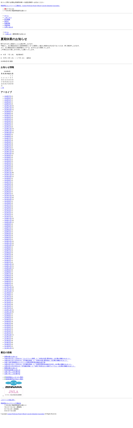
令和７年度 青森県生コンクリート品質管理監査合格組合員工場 (24, 362)
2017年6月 (7, 298)
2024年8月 (7, 136)
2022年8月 (7, 180)
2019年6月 (7, 252)
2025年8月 (7, 113)
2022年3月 (7, 190)
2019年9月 (7, 247)
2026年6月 (7, 98)
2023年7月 (7, 159)
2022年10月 (8, 176)
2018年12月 (8, 264)
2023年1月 (7, 170)
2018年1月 (7, 285)
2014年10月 (8, 335)
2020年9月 (7, 224)
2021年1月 (7, 216)
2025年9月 (7, 111)
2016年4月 (7, 321)
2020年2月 (7, 237)
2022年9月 (7, 178)
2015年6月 (7, 327)
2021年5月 (7, 209)
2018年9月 (7, 270)
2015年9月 (7, 325)
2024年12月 (8, 128)
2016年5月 (7, 319)
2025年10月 (8, 109)
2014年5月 (7, 338)
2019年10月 (8, 245)
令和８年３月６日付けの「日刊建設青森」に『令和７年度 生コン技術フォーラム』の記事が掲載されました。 (40, 366)
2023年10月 (8, 153)
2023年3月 (7, 167)
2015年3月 (7, 333)
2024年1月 (7, 148)
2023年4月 (7, 165)
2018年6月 (7, 275)
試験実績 (7, 25)
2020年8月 (7, 226)
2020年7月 (7, 228)
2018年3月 (7, 281)
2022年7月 (7, 182)
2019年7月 (7, 251)
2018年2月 (7, 283)
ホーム (6, 15)
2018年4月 (7, 279)
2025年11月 (8, 107)
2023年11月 (8, 151)
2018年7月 (7, 273)
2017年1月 (7, 308)
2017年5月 (7, 300)
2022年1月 (7, 193)
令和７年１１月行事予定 (12, 374)
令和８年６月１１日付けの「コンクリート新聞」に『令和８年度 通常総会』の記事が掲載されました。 (37, 358)
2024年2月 (7, 146)
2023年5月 (7, 163)
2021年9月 (7, 201)
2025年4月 (7, 121)
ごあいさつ (8, 17)
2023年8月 (7, 157)
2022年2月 (7, 191)
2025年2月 (7, 125)
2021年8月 (7, 203)
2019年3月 (7, 258)
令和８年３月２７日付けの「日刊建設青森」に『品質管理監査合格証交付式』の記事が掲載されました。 (38, 364)
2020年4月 (7, 233)
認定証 (6, 21)
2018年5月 (7, 277)
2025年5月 (7, 119)
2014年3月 (7, 342)
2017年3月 (7, 304)
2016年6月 (7, 317)
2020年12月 (8, 218)
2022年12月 (8, 172)
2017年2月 (7, 306)
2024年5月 (7, 140)
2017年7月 (7, 296)
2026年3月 (7, 104)
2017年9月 (7, 293)
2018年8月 (7, 272)
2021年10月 (8, 199)
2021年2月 (7, 214)
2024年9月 (7, 134)
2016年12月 (8, 310)
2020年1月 (7, 239)
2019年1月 (7, 262)
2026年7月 (7, 96)
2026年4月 (7, 102)
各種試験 (7, 23)
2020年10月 (8, 222)
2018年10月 (8, 268)
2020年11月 (8, 220)
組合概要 (7, 19)
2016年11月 (8, 312)
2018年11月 (8, 266)
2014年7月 (7, 336)
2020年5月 (7, 231)
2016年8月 (7, 315)
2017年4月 (7, 302)
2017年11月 (8, 289)
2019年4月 (7, 256)
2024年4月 (7, 142)
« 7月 (2, 88)
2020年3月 (7, 235)
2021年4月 (7, 211)
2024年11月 (8, 130)
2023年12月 (8, 149)
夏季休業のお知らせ (10, 356)
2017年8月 (7, 294)
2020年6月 (7, 230)
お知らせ (8, 34)
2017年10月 (8, 291)
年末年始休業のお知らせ (12, 370)
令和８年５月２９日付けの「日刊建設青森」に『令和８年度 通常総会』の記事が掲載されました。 (36, 360)
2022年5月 (7, 186)
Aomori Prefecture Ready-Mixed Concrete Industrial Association (25, 414)
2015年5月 (7, 329)
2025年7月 (7, 115)
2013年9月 (7, 346)
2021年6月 (7, 207)
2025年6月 (7, 117)
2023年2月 (7, 169)
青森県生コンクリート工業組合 (11, 403)
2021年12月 (8, 195)
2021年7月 (7, 205)
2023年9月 (7, 155)
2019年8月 (7, 249)
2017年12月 (8, 287)
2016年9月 (7, 314)
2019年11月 (8, 243)
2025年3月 (7, 123)
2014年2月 (7, 344)
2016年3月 (7, 323)
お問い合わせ (8, 27)
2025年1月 (7, 127)
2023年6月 (7, 161)
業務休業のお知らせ (10, 368)
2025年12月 (8, 106)
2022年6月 (7, 184)
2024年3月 (7, 144)
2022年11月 (8, 174)
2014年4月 (7, 340)
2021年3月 (7, 212)
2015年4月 (7, 331)
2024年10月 (8, 132)
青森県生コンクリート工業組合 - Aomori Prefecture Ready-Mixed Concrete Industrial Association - (30, 5)
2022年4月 (7, 188)
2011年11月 (8, 348)
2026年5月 (7, 100)
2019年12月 (8, 241)
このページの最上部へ (8, 400)
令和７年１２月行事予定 (12, 372)
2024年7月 (7, 138)
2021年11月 (8, 197)
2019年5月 (7, 254)
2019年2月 (7, 260)
